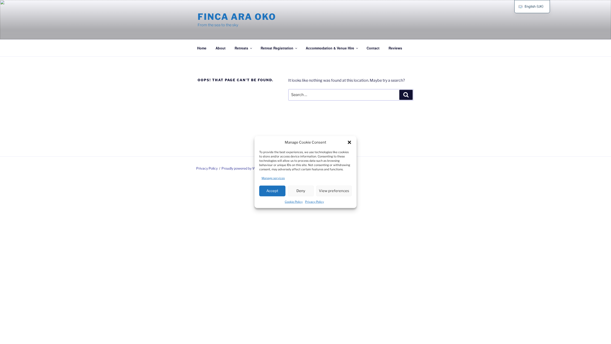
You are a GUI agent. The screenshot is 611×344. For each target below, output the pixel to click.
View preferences (334, 191)
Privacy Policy (314, 201)
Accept (272, 191)
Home (201, 48)
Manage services (273, 178)
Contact (373, 48)
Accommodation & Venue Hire (330, 48)
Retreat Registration (277, 48)
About (221, 48)
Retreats (241, 48)
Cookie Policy (294, 201)
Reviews (395, 48)
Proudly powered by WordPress (245, 168)
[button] (349, 142)
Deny (300, 191)
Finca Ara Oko (237, 16)
